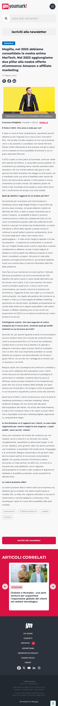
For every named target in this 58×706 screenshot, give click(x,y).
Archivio (25, 643)
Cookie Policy (28, 658)
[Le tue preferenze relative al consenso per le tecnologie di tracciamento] (53, 703)
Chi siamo (28, 633)
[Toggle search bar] (6, 18)
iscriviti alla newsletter (29, 32)
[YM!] (14, 6)
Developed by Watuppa (29, 702)
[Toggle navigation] (52, 6)
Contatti (28, 638)
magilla (45, 511)
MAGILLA (43, 122)
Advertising (28, 648)
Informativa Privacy (28, 653)
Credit (28, 662)
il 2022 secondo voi (28, 511)
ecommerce (9, 511)
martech (7, 517)
